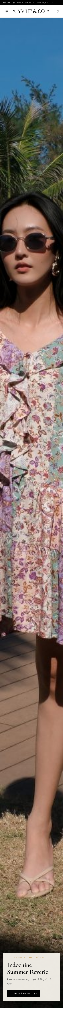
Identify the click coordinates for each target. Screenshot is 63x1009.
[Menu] (6, 11)
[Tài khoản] (48, 11)
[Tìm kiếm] (14, 11)
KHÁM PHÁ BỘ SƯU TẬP (23, 994)
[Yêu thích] (57, 11)
